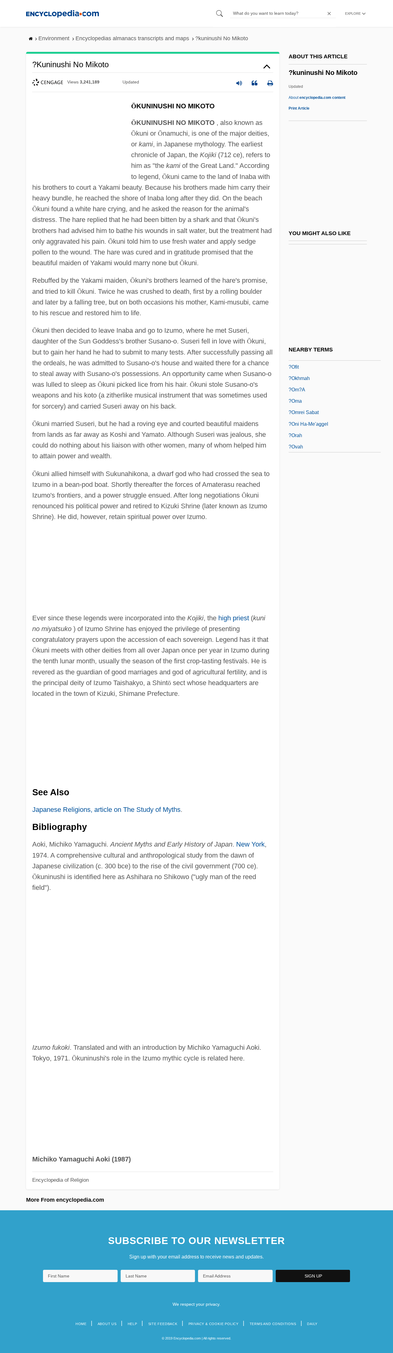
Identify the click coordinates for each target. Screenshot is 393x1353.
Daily (312, 1324)
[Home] (62, 13)
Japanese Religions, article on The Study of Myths (106, 809)
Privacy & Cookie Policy (214, 1324)
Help (132, 1324)
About (317, 97)
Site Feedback (162, 1324)
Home (81, 1324)
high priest (233, 618)
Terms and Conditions (273, 1324)
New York (250, 844)
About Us (107, 1324)
